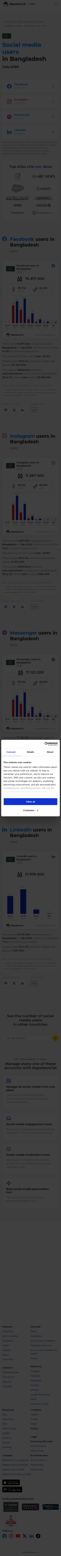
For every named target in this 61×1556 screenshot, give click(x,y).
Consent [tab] (11, 752)
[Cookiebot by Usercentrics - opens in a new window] (45, 744)
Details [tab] (30, 752)
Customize (28, 810)
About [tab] (50, 752)
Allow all (30, 801)
